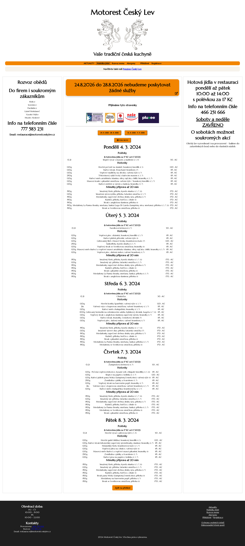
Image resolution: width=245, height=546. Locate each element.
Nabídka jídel (103, 63)
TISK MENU (123, 140)
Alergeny (131, 63)
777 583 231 (36, 529)
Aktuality (213, 507)
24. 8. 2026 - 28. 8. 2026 (109, 133)
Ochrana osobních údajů (212, 522)
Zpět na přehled (122, 488)
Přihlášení (144, 63)
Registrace (156, 63)
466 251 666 (38, 526)
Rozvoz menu (118, 63)
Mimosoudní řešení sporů (213, 525)
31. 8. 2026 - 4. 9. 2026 (136, 133)
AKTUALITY (89, 63)
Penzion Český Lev (132, 69)
